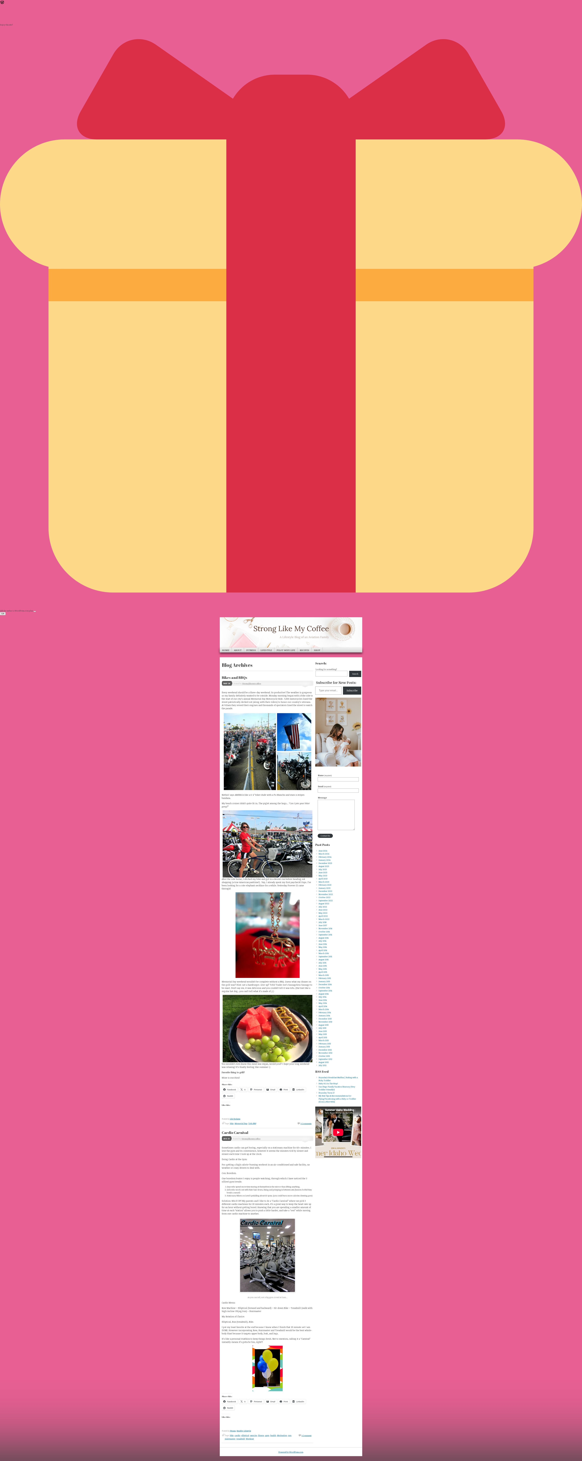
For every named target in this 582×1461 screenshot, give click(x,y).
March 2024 (324, 853)
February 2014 (325, 1012)
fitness (261, 1435)
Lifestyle (266, 650)
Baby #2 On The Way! (328, 1083)
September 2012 (325, 1059)
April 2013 (323, 1037)
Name (325, 775)
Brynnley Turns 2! (326, 1092)
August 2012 (324, 1062)
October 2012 (324, 1056)
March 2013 (324, 1040)
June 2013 (323, 1031)
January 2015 (324, 981)
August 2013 (324, 1025)
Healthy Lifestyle (244, 1430)
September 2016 (325, 934)
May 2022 (323, 913)
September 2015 (325, 956)
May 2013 (323, 1034)
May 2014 (323, 1003)
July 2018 (322, 922)
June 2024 (323, 850)
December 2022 (325, 891)
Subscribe (352, 690)
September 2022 (326, 900)
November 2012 (325, 1052)
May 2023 (323, 875)
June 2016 (323, 944)
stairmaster (230, 1438)
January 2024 (324, 860)
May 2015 (323, 969)
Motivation (282, 1435)
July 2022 (323, 906)
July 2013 (322, 1028)
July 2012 (322, 1065)
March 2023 (324, 881)
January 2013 (324, 1046)
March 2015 (324, 975)
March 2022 (324, 919)
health (273, 1435)
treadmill (240, 1438)
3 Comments (306, 1123)
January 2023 (324, 888)
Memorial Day (241, 1123)
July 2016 (322, 941)
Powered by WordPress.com (290, 1452)
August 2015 (324, 959)
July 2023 (323, 869)
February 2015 (325, 978)
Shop (317, 650)
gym (267, 1435)
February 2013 (325, 1043)
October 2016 (324, 931)
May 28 (226, 683)
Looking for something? (326, 669)
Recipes (304, 650)
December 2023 (325, 863)
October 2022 (324, 897)
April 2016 (323, 950)
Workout (250, 1438)
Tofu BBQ (252, 1123)
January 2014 (324, 1015)
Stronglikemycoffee (251, 683)
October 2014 (324, 987)
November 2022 (326, 894)
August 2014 (324, 993)
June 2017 (323, 925)
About (238, 650)
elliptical (245, 1435)
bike (232, 1123)
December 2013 (325, 1018)
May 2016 (323, 947)
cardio (237, 1435)
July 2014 (322, 996)
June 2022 (323, 909)
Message (322, 797)
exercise (253, 1435)
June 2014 (323, 1000)
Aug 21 (226, 1138)
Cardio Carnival (235, 1132)
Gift (2, 614)
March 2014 (324, 1009)
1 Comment (306, 1435)
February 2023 (325, 885)
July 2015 (322, 962)
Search (355, 673)
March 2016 (324, 953)
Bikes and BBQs (234, 677)
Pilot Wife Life (286, 650)
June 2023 (323, 872)
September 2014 (325, 990)
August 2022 (324, 903)
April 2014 (323, 1006)
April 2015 (323, 972)
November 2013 (325, 1021)
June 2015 (323, 965)
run (289, 1435)
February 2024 (325, 857)
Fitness (251, 650)
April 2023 (323, 878)
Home (225, 650)
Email (324, 786)
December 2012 (325, 1049)
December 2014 (325, 984)
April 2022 (323, 916)
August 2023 (324, 866)
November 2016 (325, 928)
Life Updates (235, 1118)
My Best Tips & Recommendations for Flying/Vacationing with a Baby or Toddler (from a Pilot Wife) (337, 1098)
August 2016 (324, 937)
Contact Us (325, 835)
